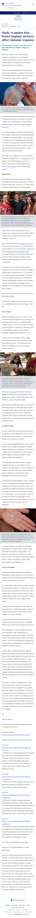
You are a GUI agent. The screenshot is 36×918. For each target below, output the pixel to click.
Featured (14, 905)
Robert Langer (20, 161)
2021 (34, 13)
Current (7, 905)
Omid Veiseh (29, 137)
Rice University (10, 3)
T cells (30, 444)
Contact (21, 907)
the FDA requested (12, 392)
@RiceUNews (6, 850)
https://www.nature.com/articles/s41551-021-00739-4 (16, 734)
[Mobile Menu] (33, 4)
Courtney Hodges (11, 166)
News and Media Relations (14, 5)
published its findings (7, 124)
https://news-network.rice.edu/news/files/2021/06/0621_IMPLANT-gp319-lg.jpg (16, 747)
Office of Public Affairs (10, 7)
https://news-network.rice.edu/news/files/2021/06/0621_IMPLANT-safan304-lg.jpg (16, 795)
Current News (26, 13)
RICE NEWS (17, 13)
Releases (22, 905)
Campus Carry (25, 914)
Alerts (28, 905)
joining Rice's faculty (26, 243)
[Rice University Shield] (3, 5)
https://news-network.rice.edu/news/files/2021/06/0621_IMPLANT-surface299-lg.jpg (16, 776)
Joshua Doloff (25, 158)
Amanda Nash (9, 251)
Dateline (14, 907)
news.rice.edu (24, 842)
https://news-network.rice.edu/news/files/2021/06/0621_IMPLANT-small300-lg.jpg (16, 821)
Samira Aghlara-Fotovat (22, 251)
